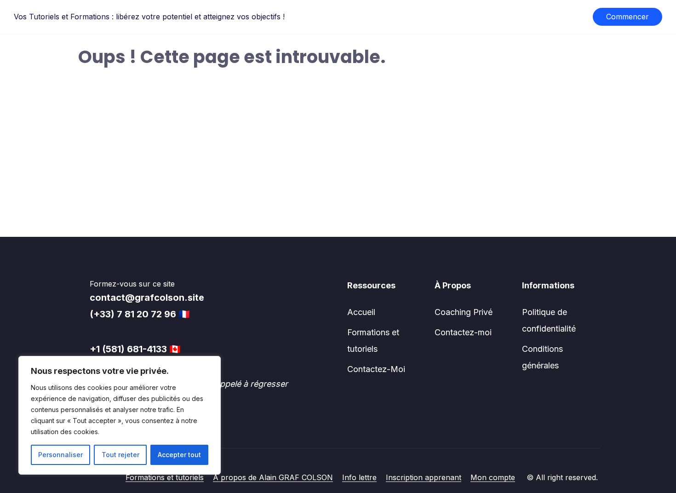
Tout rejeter (120, 455)
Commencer (627, 16)
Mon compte (492, 477)
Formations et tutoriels (165, 477)
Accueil (361, 312)
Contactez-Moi (376, 369)
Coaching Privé (464, 312)
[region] (119, 415)
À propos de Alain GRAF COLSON (273, 477)
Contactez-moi (463, 332)
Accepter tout (179, 455)
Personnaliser (60, 455)
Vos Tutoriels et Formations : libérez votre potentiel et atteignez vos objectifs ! (149, 16)
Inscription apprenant (423, 477)
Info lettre (359, 477)
